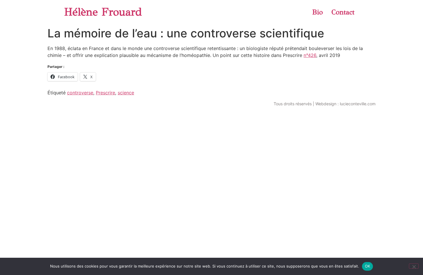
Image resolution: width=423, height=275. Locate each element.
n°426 (310, 55)
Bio (317, 12)
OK (367, 266)
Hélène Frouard (103, 12)
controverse (80, 93)
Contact (343, 12)
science (126, 93)
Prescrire (105, 93)
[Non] (414, 266)
